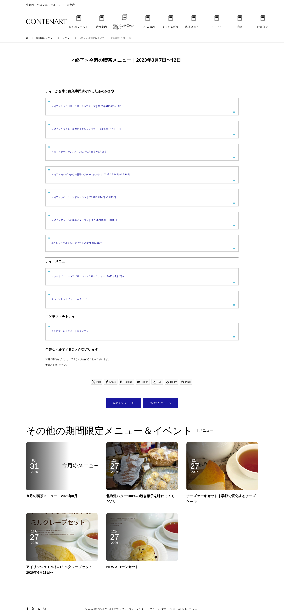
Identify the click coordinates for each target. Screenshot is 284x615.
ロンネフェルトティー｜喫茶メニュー (71, 331)
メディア (216, 26)
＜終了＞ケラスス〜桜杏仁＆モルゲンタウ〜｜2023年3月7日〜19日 (86, 129)
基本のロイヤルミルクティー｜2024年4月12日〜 (77, 242)
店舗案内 (101, 26)
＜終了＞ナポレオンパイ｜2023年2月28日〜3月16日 (79, 151)
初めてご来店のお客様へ (124, 27)
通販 (239, 26)
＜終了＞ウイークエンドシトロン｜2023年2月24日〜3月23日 (83, 197)
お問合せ (262, 26)
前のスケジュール (123, 403)
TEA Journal (147, 26)
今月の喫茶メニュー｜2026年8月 (51, 496)
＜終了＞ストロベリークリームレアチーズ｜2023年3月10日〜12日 (86, 106)
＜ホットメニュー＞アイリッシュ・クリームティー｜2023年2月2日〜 (87, 276)
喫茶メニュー (193, 26)
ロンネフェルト (78, 26)
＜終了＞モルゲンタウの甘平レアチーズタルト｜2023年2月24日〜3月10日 (90, 174)
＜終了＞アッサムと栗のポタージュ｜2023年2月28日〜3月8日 (84, 220)
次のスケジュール (160, 403)
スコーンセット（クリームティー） (69, 299)
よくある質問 (170, 26)
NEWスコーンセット (122, 567)
